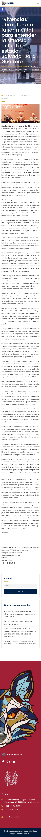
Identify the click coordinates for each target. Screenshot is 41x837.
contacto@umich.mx (12, 810)
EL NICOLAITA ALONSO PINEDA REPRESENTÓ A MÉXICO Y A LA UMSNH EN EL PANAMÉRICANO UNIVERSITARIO (19, 614)
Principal (4, 98)
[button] (2, 9)
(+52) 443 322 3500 (12, 806)
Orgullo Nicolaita (25, 95)
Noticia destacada (11, 95)
